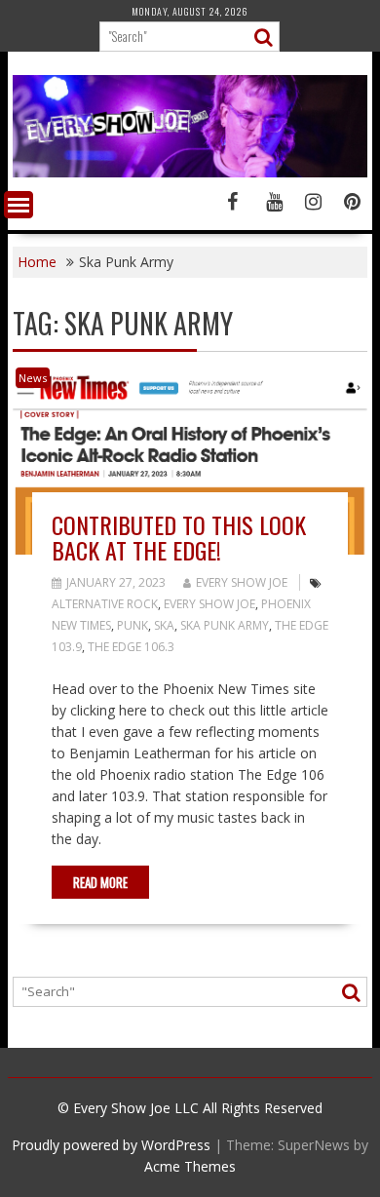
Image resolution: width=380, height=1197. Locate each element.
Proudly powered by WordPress (111, 1145)
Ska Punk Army (224, 625)
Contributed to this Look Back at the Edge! (179, 537)
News (33, 377)
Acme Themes (190, 1166)
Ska (164, 625)
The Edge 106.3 (131, 646)
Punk (132, 625)
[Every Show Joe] (190, 172)
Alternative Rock (105, 604)
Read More (100, 882)
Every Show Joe (241, 582)
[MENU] (18, 204)
